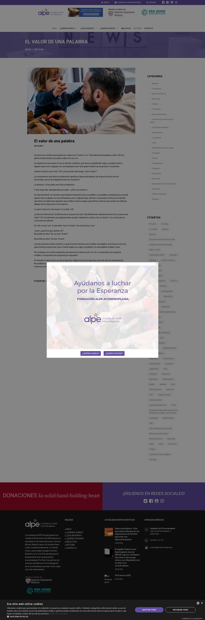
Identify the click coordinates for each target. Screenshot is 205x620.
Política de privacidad (59, 613)
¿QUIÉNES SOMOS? (90, 353)
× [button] (202, 603)
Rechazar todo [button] (180, 610)
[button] (68, 616)
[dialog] (102, 610)
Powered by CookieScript (192, 618)
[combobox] (198, 603)
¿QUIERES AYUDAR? (114, 353)
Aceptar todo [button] (149, 610)
